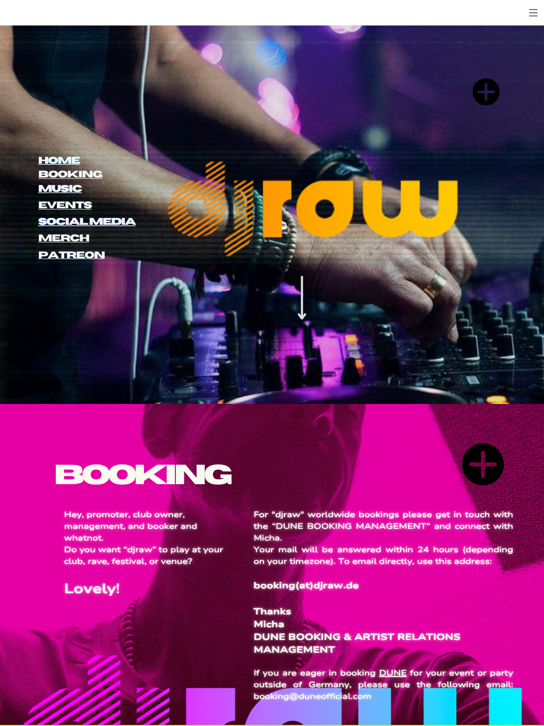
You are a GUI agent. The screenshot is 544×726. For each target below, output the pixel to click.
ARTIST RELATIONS (407, 637)
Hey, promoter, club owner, (124, 515)
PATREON (71, 255)
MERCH (63, 238)
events (65, 205)
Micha (268, 624)
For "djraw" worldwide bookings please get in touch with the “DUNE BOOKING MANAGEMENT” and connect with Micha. (383, 527)
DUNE (393, 673)
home (59, 160)
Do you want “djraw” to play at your (143, 549)
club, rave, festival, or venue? (128, 561)
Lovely (90, 589)
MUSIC (60, 189)
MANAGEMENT (294, 650)
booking (70, 175)
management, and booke (119, 526)
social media (86, 222)
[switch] (533, 12)
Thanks (272, 611)
